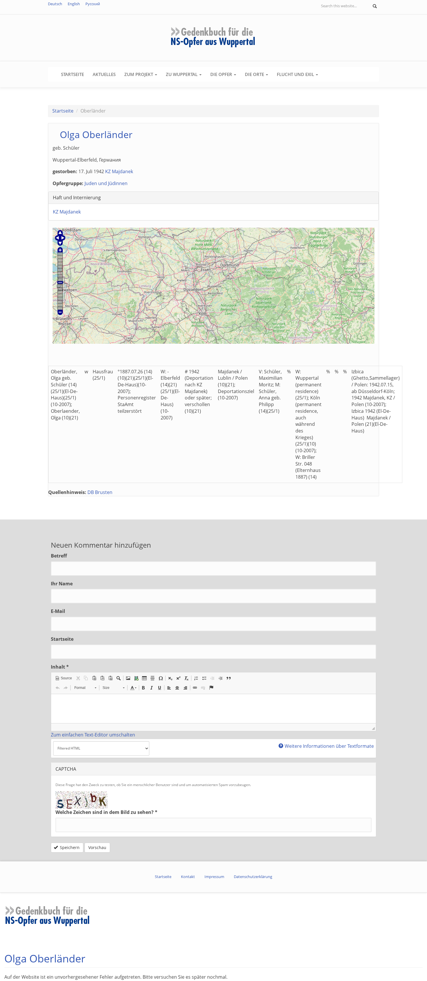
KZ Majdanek (119, 171)
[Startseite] (213, 37)
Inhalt (60, 667)
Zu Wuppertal (182, 74)
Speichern (69, 847)
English (74, 3)
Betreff (59, 556)
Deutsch (55, 3)
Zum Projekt (139, 74)
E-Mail (58, 611)
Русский (92, 3)
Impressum (214, 876)
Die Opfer (221, 74)
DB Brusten (99, 492)
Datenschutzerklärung (253, 876)
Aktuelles (104, 74)
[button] (63, 678)
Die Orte (255, 74)
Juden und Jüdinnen (106, 183)
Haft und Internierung (77, 197)
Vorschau (97, 847)
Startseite (72, 74)
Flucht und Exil (296, 74)
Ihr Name (62, 583)
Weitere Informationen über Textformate (329, 746)
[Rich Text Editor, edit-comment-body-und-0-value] (213, 708)
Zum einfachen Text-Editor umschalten (93, 735)
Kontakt (188, 876)
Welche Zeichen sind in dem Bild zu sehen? (106, 812)
